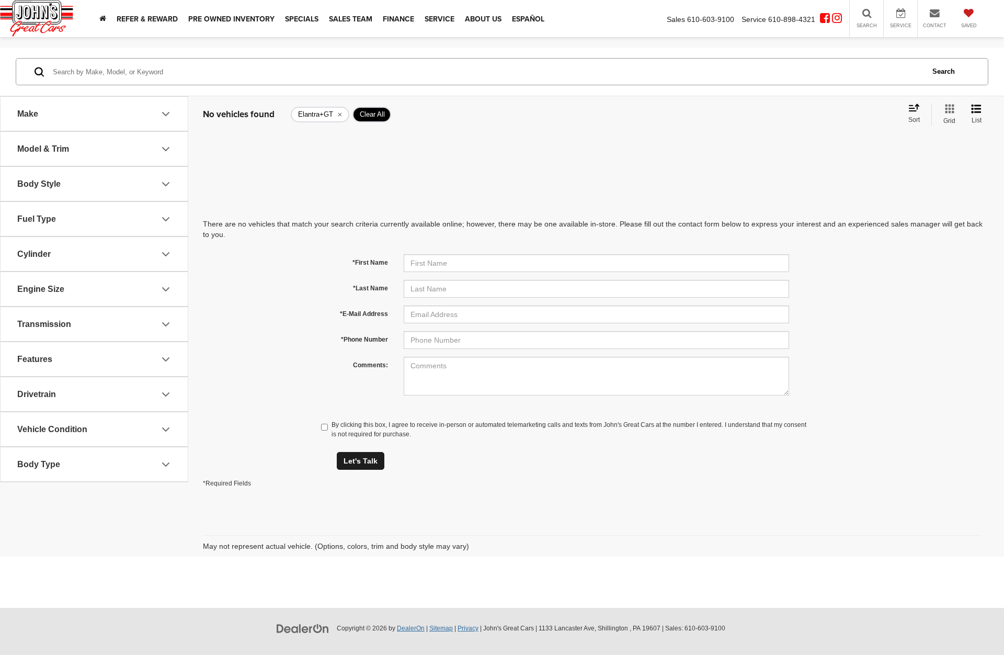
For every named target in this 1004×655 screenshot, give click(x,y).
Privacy (468, 628)
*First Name (370, 262)
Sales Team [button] (350, 19)
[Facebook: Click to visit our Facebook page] (825, 19)
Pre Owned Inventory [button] (231, 19)
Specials (301, 19)
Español (528, 19)
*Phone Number (364, 339)
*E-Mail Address (364, 314)
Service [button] (439, 19)
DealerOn (411, 628)
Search (943, 71)
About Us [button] (483, 19)
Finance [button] (398, 19)
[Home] (102, 18)
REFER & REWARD (147, 19)
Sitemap (441, 628)
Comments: (370, 365)
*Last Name (370, 288)
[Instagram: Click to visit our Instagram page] (837, 19)
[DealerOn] (302, 628)
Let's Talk (361, 461)
